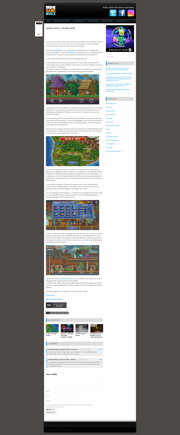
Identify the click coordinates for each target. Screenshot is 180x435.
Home (48, 21)
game (52, 313)
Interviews (93, 21)
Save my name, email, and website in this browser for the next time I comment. (70, 405)
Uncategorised (110, 144)
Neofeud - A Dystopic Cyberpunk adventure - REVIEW (67, 335)
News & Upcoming (62, 21)
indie (57, 313)
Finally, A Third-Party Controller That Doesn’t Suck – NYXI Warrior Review (117, 69)
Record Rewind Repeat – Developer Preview (119, 73)
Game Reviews (79, 21)
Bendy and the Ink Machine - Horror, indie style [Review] (96, 335)
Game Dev (109, 107)
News (107, 129)
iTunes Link (50, 295)
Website (48, 401)
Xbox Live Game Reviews (113, 151)
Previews (108, 133)
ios (61, 313)
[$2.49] (58, 50)
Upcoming (109, 147)
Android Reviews (111, 103)
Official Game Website (54, 299)
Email (48, 396)
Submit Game (107, 21)
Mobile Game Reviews (112, 125)
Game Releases (110, 111)
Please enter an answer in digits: (55, 407)
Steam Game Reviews (112, 140)
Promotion (121, 21)
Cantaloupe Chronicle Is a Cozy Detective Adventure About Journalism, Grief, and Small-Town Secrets (119, 78)
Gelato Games (72, 52)
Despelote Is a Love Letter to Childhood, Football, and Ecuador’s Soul (118, 85)
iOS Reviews (109, 122)
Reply (100, 349)
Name (48, 391)
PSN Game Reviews (111, 136)
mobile (66, 313)
